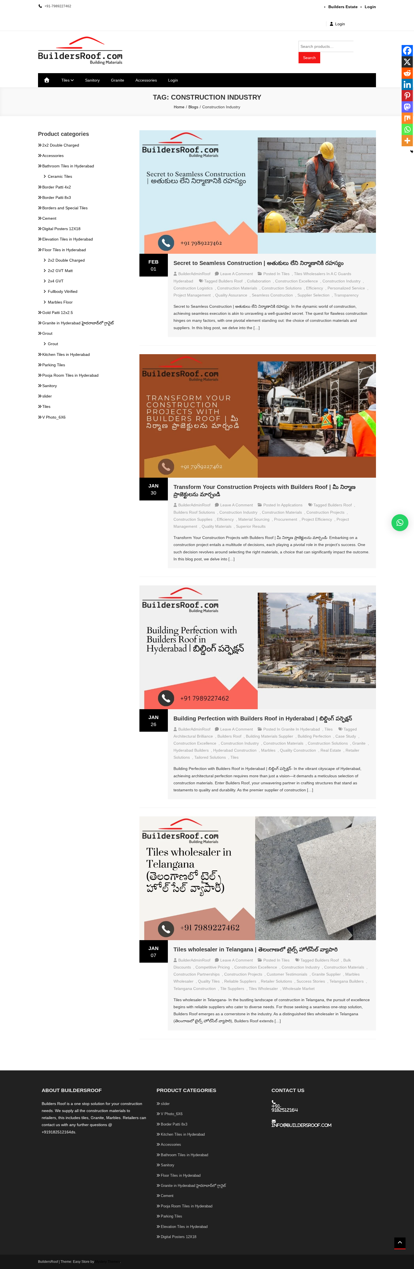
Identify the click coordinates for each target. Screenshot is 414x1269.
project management (192, 295)
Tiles (65, 80)
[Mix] (407, 118)
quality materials (217, 526)
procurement (285, 519)
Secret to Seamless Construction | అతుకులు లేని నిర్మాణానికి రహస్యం (258, 263)
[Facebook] (407, 50)
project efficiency (317, 519)
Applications (291, 505)
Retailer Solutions (276, 981)
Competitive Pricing (212, 967)
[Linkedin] (407, 84)
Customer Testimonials (287, 974)
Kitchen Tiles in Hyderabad (66, 354)
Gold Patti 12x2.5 (57, 312)
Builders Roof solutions (194, 512)
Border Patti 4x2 (56, 187)
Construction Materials (237, 288)
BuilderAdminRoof (194, 273)
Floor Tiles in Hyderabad (64, 250)
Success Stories (311, 981)
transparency (346, 295)
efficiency (314, 288)
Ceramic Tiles (60, 176)
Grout (47, 333)
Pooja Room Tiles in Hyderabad (70, 375)
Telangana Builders (347, 981)
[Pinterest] (407, 95)
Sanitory (92, 80)
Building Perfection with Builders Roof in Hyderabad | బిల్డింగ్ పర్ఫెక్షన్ (262, 718)
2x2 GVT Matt (60, 270)
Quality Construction (298, 750)
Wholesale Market (298, 988)
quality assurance (231, 295)
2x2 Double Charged (60, 145)
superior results (251, 526)
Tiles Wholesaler (263, 988)
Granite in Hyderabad (300, 729)
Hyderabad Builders (191, 750)
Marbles (268, 750)
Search (309, 57)
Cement (49, 218)
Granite (117, 80)
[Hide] (411, 151)
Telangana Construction (194, 988)
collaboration (259, 281)
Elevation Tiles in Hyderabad (67, 239)
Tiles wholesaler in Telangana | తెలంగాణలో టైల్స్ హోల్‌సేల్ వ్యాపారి (255, 949)
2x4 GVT (56, 281)
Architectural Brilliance (193, 736)
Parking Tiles (53, 365)
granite (359, 743)
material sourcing (254, 519)
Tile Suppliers (232, 988)
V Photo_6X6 (54, 417)
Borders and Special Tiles (65, 208)
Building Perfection (314, 736)
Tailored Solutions (210, 757)
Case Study (345, 736)
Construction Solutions (282, 288)
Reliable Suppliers (240, 981)
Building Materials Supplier (269, 736)
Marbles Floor (60, 302)
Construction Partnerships (196, 974)
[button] (399, 522)
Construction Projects (325, 512)
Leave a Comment (236, 273)
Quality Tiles (209, 981)
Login (340, 24)
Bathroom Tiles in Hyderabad (68, 166)
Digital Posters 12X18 (61, 228)
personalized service (346, 288)
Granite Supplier (326, 974)
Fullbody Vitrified (62, 291)
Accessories (146, 80)
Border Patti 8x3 (56, 197)
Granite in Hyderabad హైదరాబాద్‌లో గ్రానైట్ (78, 323)
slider (47, 396)
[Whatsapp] (407, 129)
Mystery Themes (107, 1262)
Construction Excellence (296, 281)
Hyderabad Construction (235, 750)
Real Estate (330, 750)
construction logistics (193, 288)
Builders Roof (230, 281)
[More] (407, 140)
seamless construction (272, 295)
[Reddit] (407, 73)
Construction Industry (341, 281)
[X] (407, 62)
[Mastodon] (407, 107)
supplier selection (313, 295)
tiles (234, 757)
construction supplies (192, 519)
